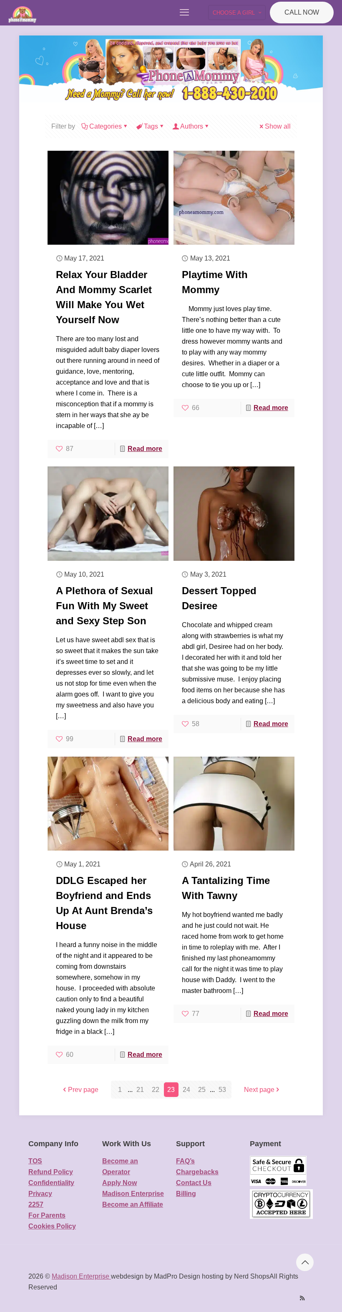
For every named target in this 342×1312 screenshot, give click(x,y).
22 (155, 1089)
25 (202, 1089)
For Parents (46, 1215)
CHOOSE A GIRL (234, 13)
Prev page (83, 1089)
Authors (191, 126)
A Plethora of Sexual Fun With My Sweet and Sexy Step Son (104, 605)
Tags (151, 126)
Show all (278, 126)
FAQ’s (185, 1161)
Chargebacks (197, 1171)
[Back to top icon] (305, 1262)
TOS (35, 1161)
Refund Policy (50, 1171)
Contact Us (193, 1182)
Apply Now (119, 1182)
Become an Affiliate (132, 1204)
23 (171, 1089)
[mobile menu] (184, 12)
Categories (105, 126)
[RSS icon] (302, 1298)
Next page (259, 1089)
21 (140, 1089)
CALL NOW (301, 12)
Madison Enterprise (133, 1193)
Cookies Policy (52, 1226)
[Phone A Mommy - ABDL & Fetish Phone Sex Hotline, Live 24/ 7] (22, 12)
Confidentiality (51, 1182)
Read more (145, 448)
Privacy (40, 1193)
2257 (35, 1204)
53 (222, 1089)
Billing (186, 1193)
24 (186, 1089)
